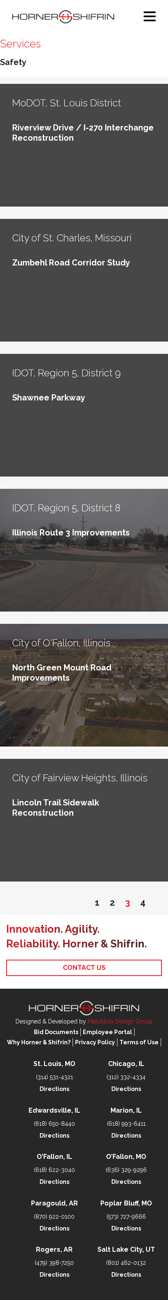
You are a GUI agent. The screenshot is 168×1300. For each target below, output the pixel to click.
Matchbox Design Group (120, 1021)
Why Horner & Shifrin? (39, 1042)
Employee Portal (107, 1032)
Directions (54, 1089)
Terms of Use (139, 1042)
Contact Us (84, 968)
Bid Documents (56, 1032)
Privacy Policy (95, 1042)
